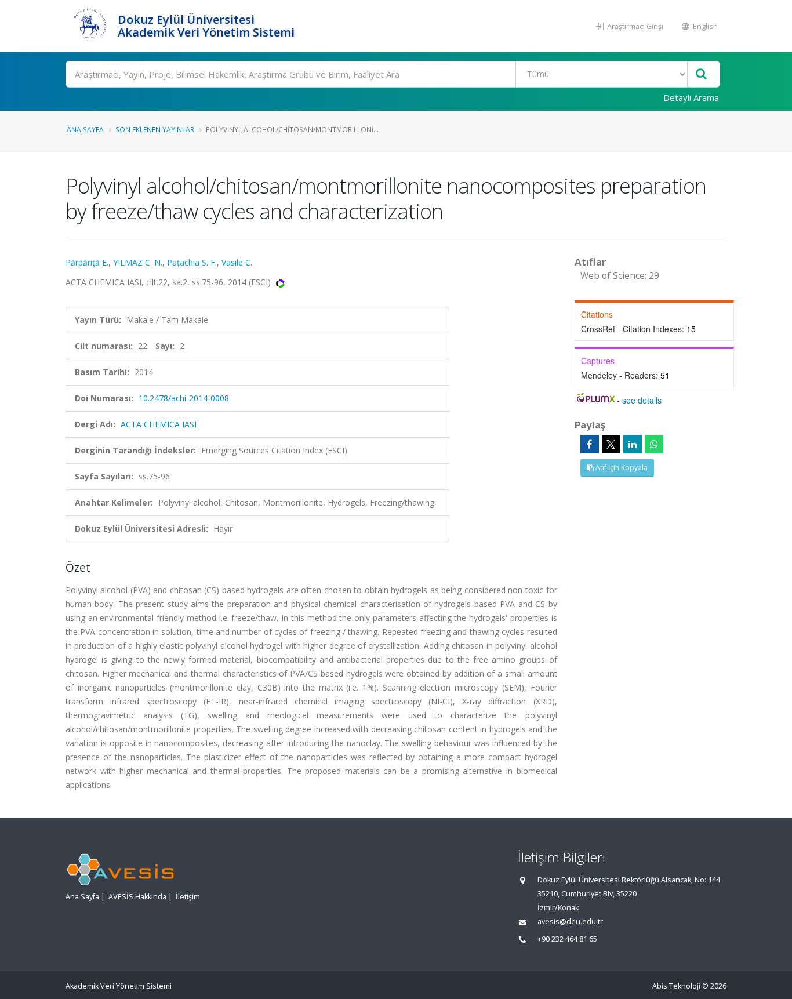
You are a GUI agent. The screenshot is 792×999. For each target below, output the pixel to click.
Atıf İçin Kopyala (621, 468)
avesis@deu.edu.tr (570, 922)
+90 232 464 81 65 (567, 939)
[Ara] (701, 74)
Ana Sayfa (85, 129)
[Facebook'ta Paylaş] (589, 444)
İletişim (188, 897)
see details (642, 400)
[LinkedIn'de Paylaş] (632, 444)
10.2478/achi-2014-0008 (184, 398)
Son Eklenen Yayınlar (154, 129)
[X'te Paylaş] (611, 444)
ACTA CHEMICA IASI (159, 424)
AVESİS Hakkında (137, 897)
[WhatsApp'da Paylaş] (654, 444)
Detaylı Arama (691, 97)
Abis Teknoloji (676, 986)
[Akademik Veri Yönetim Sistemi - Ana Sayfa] (90, 26)
